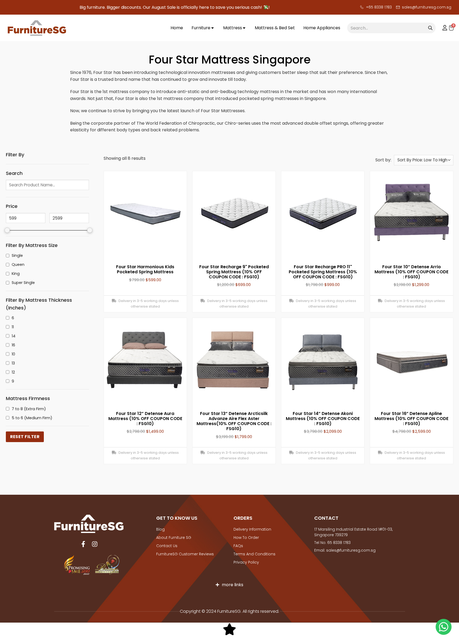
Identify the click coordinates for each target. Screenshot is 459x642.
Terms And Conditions (254, 554)
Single (17, 255)
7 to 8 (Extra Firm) (29, 409)
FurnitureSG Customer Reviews (185, 554)
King (16, 273)
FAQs (238, 545)
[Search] (430, 28)
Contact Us (166, 545)
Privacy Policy (246, 562)
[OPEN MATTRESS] (244, 28)
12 (13, 372)
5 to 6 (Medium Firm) (32, 418)
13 (13, 363)
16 (13, 345)
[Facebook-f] (83, 544)
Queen (18, 264)
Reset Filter (25, 437)
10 (13, 354)
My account (442, 28)
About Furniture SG (173, 537)
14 (13, 336)
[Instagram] (95, 544)
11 (13, 327)
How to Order (246, 537)
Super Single (23, 282)
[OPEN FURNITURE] (212, 28)
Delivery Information (252, 529)
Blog (160, 529)
